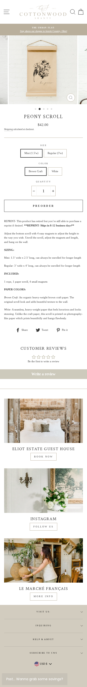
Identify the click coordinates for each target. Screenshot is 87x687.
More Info (43, 596)
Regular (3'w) (55, 153)
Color (43, 163)
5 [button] (52, 109)
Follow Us (43, 526)
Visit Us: (43, 612)
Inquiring (43, 626)
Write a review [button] (43, 374)
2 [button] (40, 109)
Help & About (43, 639)
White (55, 171)
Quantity (43, 182)
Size (43, 145)
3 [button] (44, 109)
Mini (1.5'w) (31, 153)
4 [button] (48, 109)
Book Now (43, 456)
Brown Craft (36, 171)
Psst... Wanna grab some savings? (34, 679)
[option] (43, 29)
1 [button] (36, 109)
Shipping (8, 129)
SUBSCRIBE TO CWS (43, 653)
